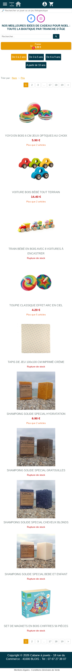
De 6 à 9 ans (53, 57)
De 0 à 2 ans (19, 57)
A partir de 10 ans (36, 65)
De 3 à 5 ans (36, 57)
